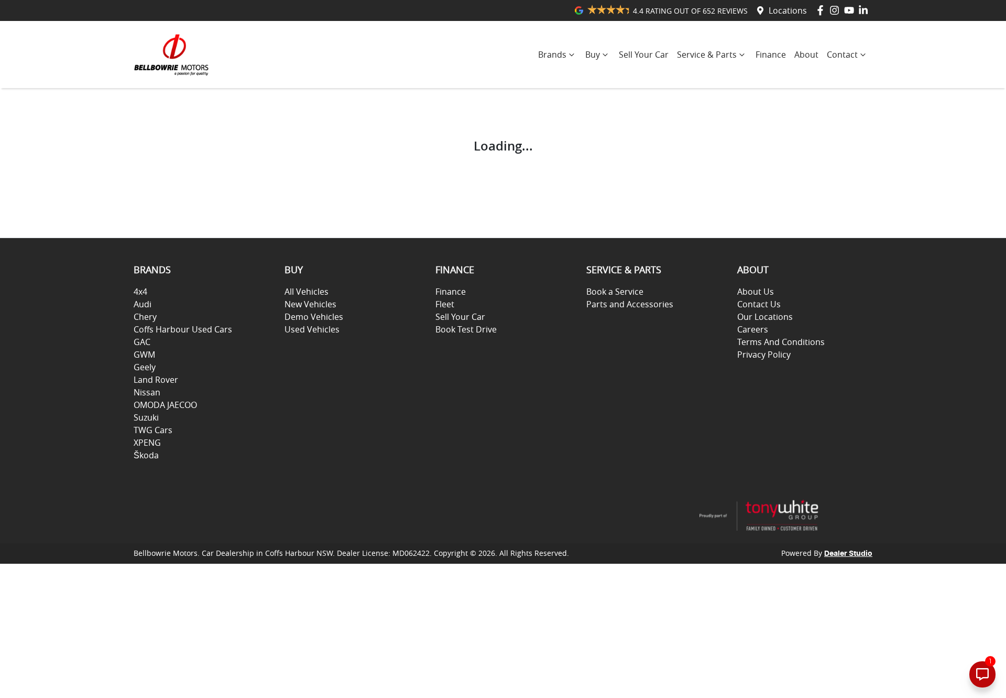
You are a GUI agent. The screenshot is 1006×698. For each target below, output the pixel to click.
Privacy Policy (764, 354)
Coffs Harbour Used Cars (183, 329)
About (806, 54)
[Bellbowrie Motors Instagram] (836, 10)
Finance (771, 54)
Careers (752, 329)
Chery (145, 317)
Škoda (146, 455)
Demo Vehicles (314, 317)
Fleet (444, 304)
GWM (144, 354)
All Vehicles (307, 291)
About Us (755, 291)
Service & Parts (707, 54)
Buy (592, 54)
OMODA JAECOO (165, 405)
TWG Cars (153, 430)
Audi (142, 304)
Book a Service (614, 291)
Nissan (147, 392)
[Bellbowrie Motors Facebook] (822, 10)
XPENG (147, 442)
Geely (145, 367)
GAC (142, 342)
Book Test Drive (466, 329)
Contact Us (759, 304)
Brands (552, 54)
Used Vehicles (312, 329)
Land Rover (156, 379)
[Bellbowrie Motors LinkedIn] (865, 10)
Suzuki (146, 417)
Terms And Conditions (781, 342)
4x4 (140, 291)
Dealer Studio (848, 553)
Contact (842, 54)
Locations (788, 10)
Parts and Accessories (629, 304)
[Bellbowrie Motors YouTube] (851, 10)
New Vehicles (310, 304)
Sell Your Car (644, 54)
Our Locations (765, 317)
